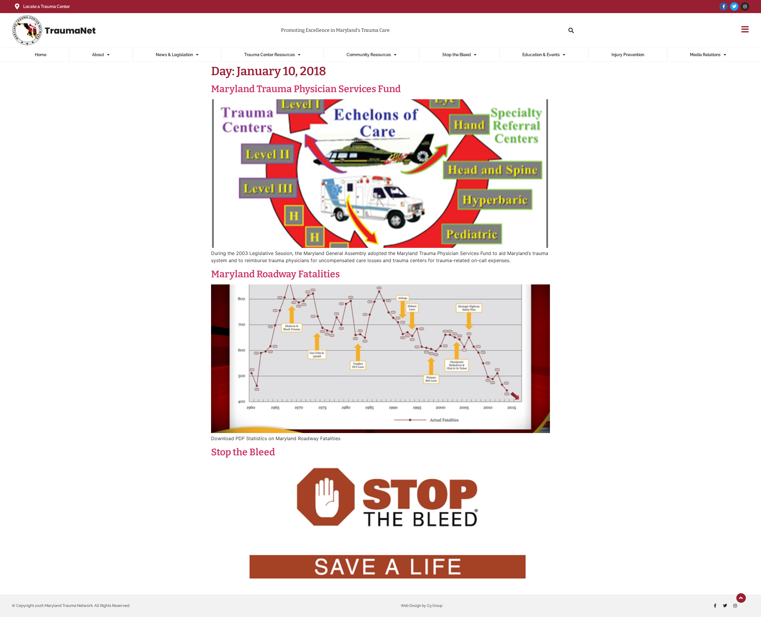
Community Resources (369, 54)
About (98, 54)
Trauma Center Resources (269, 54)
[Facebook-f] (723, 6)
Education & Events (541, 54)
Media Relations (705, 54)
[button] (571, 30)
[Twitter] (734, 6)
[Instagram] (745, 6)
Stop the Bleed (456, 54)
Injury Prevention (627, 54)
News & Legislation (174, 54)
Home (40, 54)
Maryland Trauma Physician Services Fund (306, 89)
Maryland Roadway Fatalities (275, 274)
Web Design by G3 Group (421, 606)
